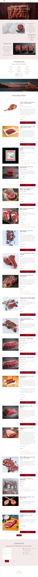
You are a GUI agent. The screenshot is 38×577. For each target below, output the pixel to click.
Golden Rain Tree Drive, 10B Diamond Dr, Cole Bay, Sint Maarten (19, 545)
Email (4, 551)
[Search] (33, 1)
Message (4, 554)
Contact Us (26, 1)
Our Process (8, 1)
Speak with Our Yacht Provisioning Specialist (19, 86)
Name (4, 549)
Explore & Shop (21, 1)
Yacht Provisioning (14, 1)
